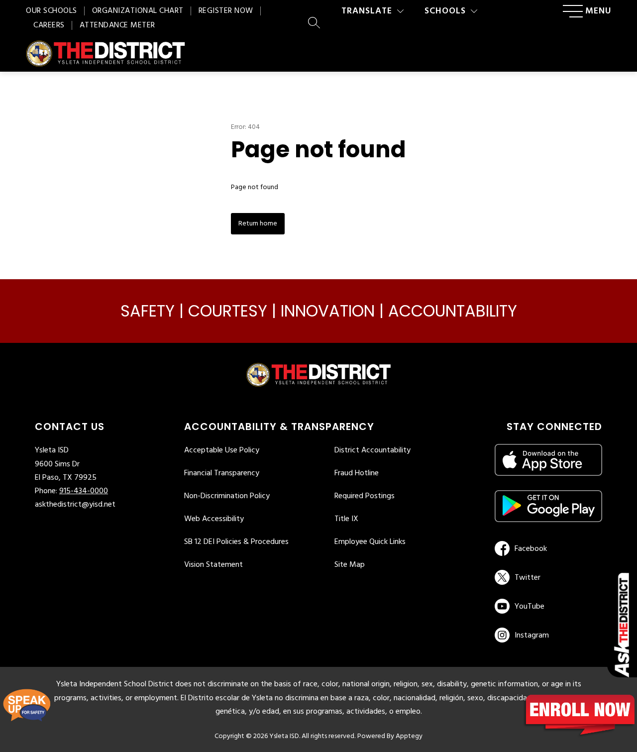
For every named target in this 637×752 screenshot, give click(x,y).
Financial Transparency (221, 473)
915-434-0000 (83, 491)
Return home (257, 223)
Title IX (346, 519)
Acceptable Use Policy (221, 450)
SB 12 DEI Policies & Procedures (236, 542)
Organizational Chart (138, 11)
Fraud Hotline (356, 473)
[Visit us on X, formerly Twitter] (547, 577)
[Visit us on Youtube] (547, 606)
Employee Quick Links (370, 542)
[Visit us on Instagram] (548, 635)
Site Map (349, 564)
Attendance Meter (117, 25)
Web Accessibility (214, 519)
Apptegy (409, 736)
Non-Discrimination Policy (227, 496)
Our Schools (51, 11)
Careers (49, 25)
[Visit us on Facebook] (547, 548)
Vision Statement (213, 564)
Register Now (226, 11)
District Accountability (372, 450)
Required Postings (364, 496)
